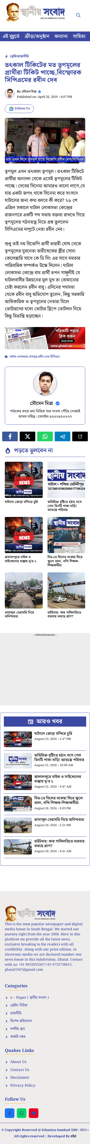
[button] (78, 16)
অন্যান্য (61, 36)
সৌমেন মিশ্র (29, 91)
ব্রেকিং (14, 56)
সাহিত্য (79, 36)
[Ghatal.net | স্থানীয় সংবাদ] (37, 12)
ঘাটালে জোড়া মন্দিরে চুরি (21, 502)
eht (73, 1135)
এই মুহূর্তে (11, 36)
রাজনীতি (23, 56)
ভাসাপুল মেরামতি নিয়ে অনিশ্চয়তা (19, 614)
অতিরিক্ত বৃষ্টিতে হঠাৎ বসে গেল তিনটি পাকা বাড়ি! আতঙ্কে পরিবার (65, 506)
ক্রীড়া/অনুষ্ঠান (37, 36)
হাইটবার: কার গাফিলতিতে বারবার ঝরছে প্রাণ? (64, 614)
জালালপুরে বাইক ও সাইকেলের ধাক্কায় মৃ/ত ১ (20, 559)
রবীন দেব (43, 356)
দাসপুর (33, 356)
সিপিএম (55, 356)
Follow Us (22, 108)
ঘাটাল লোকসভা (19, 356)
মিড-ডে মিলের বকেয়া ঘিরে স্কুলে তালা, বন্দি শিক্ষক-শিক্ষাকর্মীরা (65, 561)
